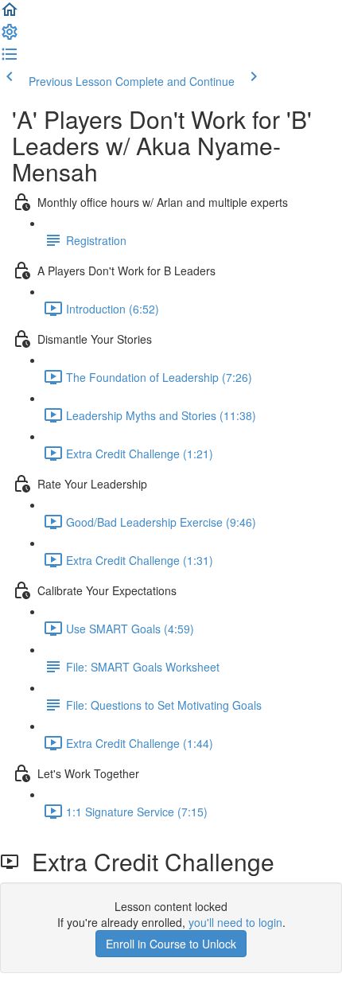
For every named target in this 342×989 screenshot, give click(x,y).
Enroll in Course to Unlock (171, 944)
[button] (9, 14)
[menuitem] (9, 37)
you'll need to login (235, 922)
